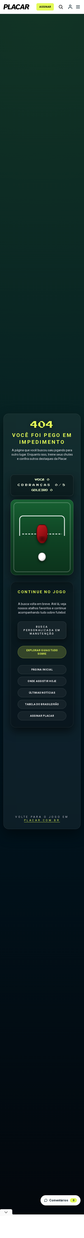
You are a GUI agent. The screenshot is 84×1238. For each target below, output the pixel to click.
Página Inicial (42, 669)
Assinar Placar (42, 715)
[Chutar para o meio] (42, 537)
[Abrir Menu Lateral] (78, 6)
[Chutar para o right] (60, 537)
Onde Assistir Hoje (42, 681)
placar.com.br (42, 820)
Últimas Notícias (42, 692)
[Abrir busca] (60, 7)
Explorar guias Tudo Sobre (42, 652)
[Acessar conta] (70, 6)
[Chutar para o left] (23, 537)
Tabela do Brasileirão (42, 704)
